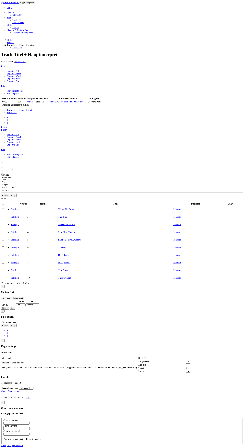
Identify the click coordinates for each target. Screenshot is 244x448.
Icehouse (30, 101)
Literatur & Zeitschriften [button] (17, 30)
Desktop (142, 365)
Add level (6, 298)
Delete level (18, 298)
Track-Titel (17, 20)
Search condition (8, 187)
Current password (11, 420)
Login (9, 7)
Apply (13, 195)
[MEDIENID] (9, 177)
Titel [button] (9, 17)
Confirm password (11, 431)
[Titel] (9, 182)
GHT (28, 397)
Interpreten (17, 15)
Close (3, 445)
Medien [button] (10, 25)
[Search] (2, 198)
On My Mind (64, 262)
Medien (15, 27)
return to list (20, 61)
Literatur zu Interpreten (22, 32)
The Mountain (64, 278)
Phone (141, 371)
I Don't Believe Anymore (69, 240)
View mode (7, 358)
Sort (12, 308)
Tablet (141, 368)
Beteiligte (15, 209)
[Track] (9, 180)
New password (10, 426)
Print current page (15, 91)
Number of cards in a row (13, 362)
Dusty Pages (63, 255)
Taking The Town (66, 209)
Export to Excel (14, 73)
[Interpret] (9, 184)
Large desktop (144, 361)
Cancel (5, 195)
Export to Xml (13, 78)
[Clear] (5, 198)
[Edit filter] (2, 162)
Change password (15, 445)
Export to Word (14, 76)
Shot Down (63, 270)
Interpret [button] (10, 12)
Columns (5, 175)
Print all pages (13, 93)
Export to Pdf (13, 71)
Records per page (10, 388)
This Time (62, 217)
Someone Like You (66, 224)
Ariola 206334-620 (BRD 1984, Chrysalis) (68, 101)
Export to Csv (13, 81)
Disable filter (10, 322)
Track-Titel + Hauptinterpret (19, 110)
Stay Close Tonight (66, 232)
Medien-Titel (18, 22)
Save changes (14, 391)
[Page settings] (2, 167)
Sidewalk (62, 247)
